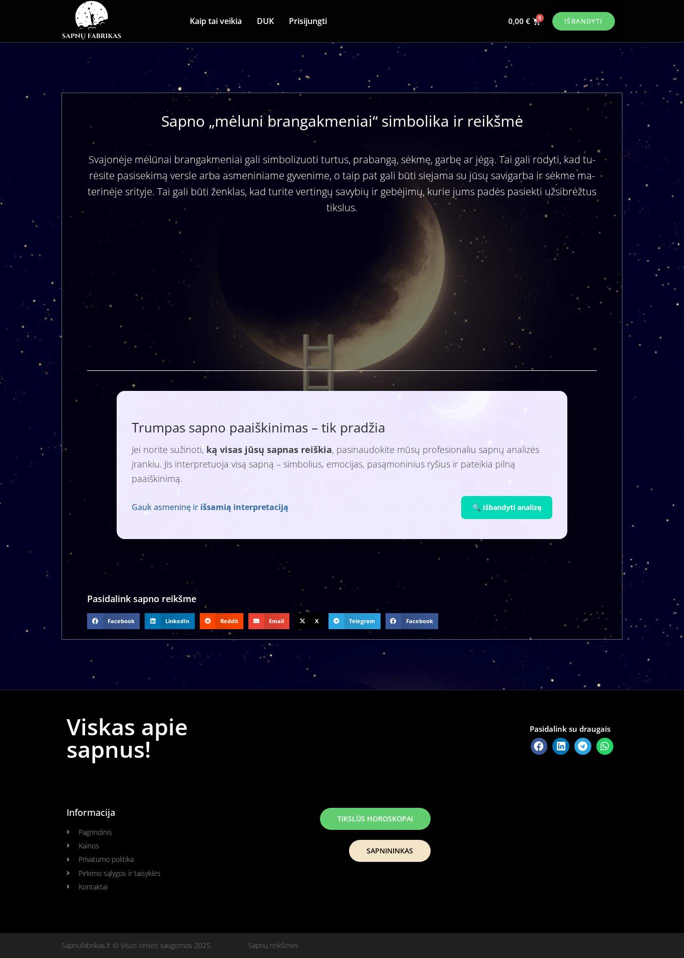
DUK (265, 21)
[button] (113, 621)
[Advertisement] (342, 301)
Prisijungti (308, 21)
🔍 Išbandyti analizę (506, 507)
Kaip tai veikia (216, 21)
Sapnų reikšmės (273, 945)
